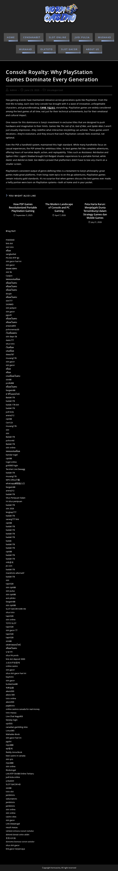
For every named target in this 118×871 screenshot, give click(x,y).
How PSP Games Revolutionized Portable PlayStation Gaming (23, 207)
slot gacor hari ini (13, 261)
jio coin (9, 565)
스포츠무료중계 (13, 662)
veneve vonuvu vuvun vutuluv (20, 830)
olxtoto (46, 49)
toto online (11, 698)
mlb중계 (9, 562)
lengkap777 (11, 512)
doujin (9, 293)
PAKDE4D (10, 239)
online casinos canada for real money (23, 709)
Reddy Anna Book (14, 752)
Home (11, 37)
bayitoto (10, 676)
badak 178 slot (12, 404)
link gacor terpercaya (15, 848)
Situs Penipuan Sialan (15, 497)
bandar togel (12, 454)
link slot (9, 243)
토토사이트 (11, 838)
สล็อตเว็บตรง (11, 283)
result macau (12, 827)
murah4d (25, 49)
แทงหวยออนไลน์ (13, 644)
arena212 (10, 415)
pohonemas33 (12, 329)
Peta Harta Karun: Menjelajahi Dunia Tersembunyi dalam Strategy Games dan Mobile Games (95, 211)
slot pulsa (10, 590)
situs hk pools (12, 655)
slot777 (9, 300)
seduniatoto (11, 798)
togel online (11, 462)
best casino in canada (15, 755)
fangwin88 (10, 390)
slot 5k (9, 272)
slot (7, 429)
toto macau (11, 712)
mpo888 (9, 745)
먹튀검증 (10, 687)
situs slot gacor (13, 845)
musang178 (11, 358)
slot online (57, 37)
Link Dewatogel (13, 823)
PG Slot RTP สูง (12, 257)
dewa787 (10, 354)
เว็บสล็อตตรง (11, 333)
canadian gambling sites (17, 727)
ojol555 (9, 723)
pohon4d (10, 440)
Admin (13, 90)
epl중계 (9, 748)
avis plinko (11, 598)
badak (9, 540)
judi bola (10, 411)
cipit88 (9, 419)
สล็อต (8, 250)
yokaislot (10, 780)
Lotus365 (10, 730)
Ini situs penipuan (14, 501)
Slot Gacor (69, 49)
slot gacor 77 (11, 630)
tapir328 (9, 583)
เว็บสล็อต (10, 347)
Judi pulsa (82, 37)
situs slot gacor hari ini (16, 673)
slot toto (10, 247)
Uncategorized (55, 90)
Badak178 (10, 397)
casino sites (11, 816)
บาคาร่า (9, 651)
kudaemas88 (12, 684)
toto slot (10, 791)
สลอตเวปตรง (11, 268)
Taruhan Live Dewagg (15, 469)
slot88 (8, 379)
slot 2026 (10, 508)
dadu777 (10, 340)
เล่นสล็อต (10, 351)
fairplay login (12, 719)
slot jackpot (11, 307)
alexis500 (10, 691)
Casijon (9, 275)
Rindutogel (11, 770)
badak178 (10, 401)
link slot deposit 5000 (15, 659)
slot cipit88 (11, 587)
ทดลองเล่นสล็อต (13, 279)
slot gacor (10, 265)
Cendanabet (31, 37)
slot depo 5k (11, 336)
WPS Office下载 (13, 479)
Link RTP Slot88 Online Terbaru (20, 773)
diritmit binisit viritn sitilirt (17, 834)
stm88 (9, 641)
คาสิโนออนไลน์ (13, 394)
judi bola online (13, 777)
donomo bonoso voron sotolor (20, 841)
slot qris (9, 759)
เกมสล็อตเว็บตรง (13, 376)
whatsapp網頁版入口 (15, 483)
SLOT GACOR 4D (13, 784)
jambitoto (10, 795)
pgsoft (9, 315)
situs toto (10, 343)
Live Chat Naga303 (14, 716)
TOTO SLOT (11, 623)
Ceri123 (9, 422)
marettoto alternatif (15, 573)
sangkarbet (11, 254)
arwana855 (11, 325)
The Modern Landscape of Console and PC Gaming (59, 207)
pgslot (9, 741)
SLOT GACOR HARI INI (16, 608)
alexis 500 (10, 694)
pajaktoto (10, 705)
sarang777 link (12, 519)
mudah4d (104, 37)
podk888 (10, 383)
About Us (92, 49)
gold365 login (12, 465)
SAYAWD (9, 304)
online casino (12, 666)
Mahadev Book (13, 734)
